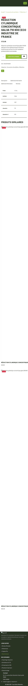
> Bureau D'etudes (5, 646)
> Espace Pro (4, 651)
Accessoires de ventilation (12, 12)
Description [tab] (4, 80)
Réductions (23, 12)
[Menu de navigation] (25, 3)
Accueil (3, 12)
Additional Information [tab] (16, 80)
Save (4, 371)
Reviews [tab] (18, 83)
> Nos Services (5, 654)
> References (4, 648)
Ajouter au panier (13, 56)
